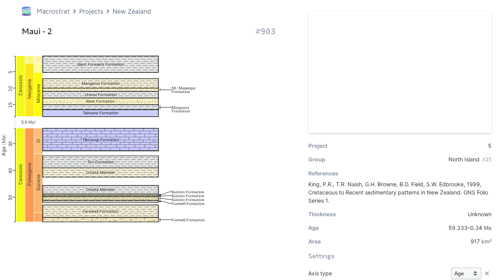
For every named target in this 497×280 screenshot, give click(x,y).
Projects (91, 11)
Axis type (320, 273)
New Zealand (132, 11)
